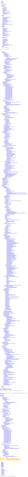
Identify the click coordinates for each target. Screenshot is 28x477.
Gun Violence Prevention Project (10, 253)
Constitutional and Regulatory (6, 405)
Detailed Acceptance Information (9, 143)
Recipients (6, 234)
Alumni (2, 3)
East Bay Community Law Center (7, 196)
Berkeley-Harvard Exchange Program (8, 67)
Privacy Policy (3, 474)
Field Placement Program (5, 328)
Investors (5, 341)
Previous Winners (9, 322)
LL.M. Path (6, 401)
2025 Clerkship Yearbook (9, 365)
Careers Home (4, 346)
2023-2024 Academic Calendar (8, 88)
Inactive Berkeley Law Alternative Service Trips (10, 281)
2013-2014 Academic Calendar (8, 94)
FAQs (6, 118)
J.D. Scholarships (7, 149)
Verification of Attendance (7, 107)
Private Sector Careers (6, 350)
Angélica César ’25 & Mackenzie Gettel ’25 (10, 294)
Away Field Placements (6, 332)
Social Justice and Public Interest (6, 399)
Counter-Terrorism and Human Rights (11, 213)
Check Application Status (9, 77)
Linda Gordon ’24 (7, 291)
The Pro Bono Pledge (6, 235)
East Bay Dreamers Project (10, 249)
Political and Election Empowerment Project (11, 259)
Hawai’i (8, 279)
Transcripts (4, 450)
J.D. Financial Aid (6, 146)
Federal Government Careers (8, 360)
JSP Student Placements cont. (8, 80)
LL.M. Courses (5, 71)
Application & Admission (7, 417)
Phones (3, 22)
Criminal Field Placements (7, 331)
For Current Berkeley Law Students (8, 129)
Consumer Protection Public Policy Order (11, 246)
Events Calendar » (6, 424)
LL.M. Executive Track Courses (8, 69)
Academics (3, 51)
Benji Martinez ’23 (7, 304)
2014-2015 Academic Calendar (7, 437)
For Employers (4, 373)
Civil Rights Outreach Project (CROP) (11, 268)
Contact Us (6, 78)
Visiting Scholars (6, 407)
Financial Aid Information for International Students (11, 174)
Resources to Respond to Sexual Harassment (7, 24)
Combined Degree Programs (6, 410)
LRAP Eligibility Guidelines (10, 155)
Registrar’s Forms (5, 451)
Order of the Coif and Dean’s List (7, 100)
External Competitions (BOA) (7, 324)
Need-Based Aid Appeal (9, 150)
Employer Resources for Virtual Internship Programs (9, 377)
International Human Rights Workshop (11, 254)
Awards (5, 310)
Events (2, 1)
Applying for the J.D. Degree (7, 115)
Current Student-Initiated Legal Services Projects (10, 239)
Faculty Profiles (4, 180)
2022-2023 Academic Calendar (7, 432)
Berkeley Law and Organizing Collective (11, 242)
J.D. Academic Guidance (6, 109)
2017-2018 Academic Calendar (7, 435)
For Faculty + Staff (4, 4)
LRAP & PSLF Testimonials (10, 159)
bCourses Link (4, 8)
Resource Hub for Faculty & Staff (6, 13)
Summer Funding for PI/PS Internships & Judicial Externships (13, 358)
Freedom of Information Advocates (10, 252)
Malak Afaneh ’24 (7, 301)
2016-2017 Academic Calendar (8, 92)
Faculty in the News (5, 183)
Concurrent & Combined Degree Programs (8, 126)
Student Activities (7, 61)
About (2, 468)
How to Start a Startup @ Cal (8, 339)
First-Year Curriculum (5, 409)
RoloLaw (4, 11)
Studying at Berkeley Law (7, 125)
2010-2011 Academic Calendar (8, 96)
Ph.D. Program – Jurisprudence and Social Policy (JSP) (10, 79)
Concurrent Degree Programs (7, 66)
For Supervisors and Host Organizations (8, 334)
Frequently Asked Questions (7, 336)
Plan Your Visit (7, 120)
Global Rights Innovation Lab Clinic (8, 202)
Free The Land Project (9, 270)
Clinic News (6, 195)
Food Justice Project (9, 251)
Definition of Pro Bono (7, 236)
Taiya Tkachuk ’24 (7, 300)
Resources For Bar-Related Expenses (9, 175)
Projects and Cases (7, 191)
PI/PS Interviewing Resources (10, 355)
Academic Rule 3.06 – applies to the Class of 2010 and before (10, 448)
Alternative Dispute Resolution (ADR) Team (10, 325)
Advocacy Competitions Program (6, 314)
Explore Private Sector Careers (8, 351)
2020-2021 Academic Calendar (8, 90)
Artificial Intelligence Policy (8, 103)
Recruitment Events (7, 121)
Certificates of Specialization (6, 415)
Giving (2, 2)
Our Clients (8, 205)
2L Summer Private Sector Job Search (11, 352)
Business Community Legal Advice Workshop (12, 243)
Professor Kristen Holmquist (8, 309)
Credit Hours (6, 105)
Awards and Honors (5, 182)
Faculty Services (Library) (5, 20)
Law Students (5, 338)
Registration (5, 106)
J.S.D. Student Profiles (6, 421)
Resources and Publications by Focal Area (10, 214)
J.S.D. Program (4, 416)
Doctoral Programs (5, 72)
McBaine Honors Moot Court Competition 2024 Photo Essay (13, 320)
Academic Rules (6, 101)
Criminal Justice (6, 53)
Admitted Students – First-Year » (7, 128)
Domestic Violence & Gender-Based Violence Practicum (9, 343)
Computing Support (5, 18)
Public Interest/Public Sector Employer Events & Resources (13, 354)
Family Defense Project (8, 298)
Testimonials (5, 329)
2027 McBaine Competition (10, 317)
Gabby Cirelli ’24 (7, 299)
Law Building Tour (7, 122)
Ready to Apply (7, 134)
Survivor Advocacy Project (10, 262)
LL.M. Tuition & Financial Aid (7, 161)
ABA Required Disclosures (4, 470)
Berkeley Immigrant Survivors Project (11, 241)
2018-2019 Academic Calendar (8, 91)
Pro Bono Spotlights (6, 290)
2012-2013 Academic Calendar (8, 95)
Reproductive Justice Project (10, 261)
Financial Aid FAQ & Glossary (7, 169)
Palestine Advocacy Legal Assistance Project (11, 258)
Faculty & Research (4, 178)
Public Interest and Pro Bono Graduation (9, 402)
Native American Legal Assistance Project (11, 257)
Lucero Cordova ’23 (7, 303)
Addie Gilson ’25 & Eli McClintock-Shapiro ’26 (10, 295)
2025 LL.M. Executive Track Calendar (9, 87)
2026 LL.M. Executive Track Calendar (8, 85)
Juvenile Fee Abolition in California (11, 221)
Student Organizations (5, 40)
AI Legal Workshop (9, 266)
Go (8, 48)
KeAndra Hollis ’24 (7, 302)
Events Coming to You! (8, 144)
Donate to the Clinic (7, 215)
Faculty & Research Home (5, 179)
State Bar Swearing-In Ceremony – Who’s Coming (10, 456)
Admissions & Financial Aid (4, 113)
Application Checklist (7, 420)
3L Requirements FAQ (6, 453)
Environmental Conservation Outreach (11, 250)
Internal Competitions (6, 315)
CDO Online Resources (6, 380)
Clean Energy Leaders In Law (10, 245)
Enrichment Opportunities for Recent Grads (8, 379)
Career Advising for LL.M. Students (7, 371)
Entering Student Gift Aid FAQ (10, 148)
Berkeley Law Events (5, 19)
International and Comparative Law (8, 59)
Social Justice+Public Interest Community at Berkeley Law (11, 58)
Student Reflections (9, 204)
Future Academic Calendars (7, 98)
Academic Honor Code (7, 102)
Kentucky (8, 280)
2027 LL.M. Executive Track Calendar (9, 99)
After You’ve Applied (7, 116)
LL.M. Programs (4, 68)
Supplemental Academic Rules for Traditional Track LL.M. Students (11, 445)
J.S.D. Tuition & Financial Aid (7, 166)
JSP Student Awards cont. (7, 423)
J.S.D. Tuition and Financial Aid (10, 75)
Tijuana (7, 284)
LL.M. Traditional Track (5, 413)
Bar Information (6, 111)
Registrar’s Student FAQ (5, 454)
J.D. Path (8, 57)
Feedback (2, 471)
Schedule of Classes (5, 9)
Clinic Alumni (8, 225)
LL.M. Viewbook (6, 142)
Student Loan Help (9, 158)
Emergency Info (4, 35)
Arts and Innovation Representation (10, 240)
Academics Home (5, 52)
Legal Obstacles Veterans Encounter (11, 256)
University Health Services (6, 44)
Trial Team (6, 327)
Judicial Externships (6, 330)
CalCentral (4, 33)
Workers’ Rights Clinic (9, 263)
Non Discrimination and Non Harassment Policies (9, 374)
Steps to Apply (8, 74)
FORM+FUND (7, 340)
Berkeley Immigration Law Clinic (10, 267)
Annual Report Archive (8, 232)
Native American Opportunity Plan (10, 153)
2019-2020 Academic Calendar (7, 434)
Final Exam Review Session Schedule (7, 31)
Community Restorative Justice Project (11, 269)
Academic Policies (5, 39)
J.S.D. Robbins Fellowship (8, 167)
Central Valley (8, 278)
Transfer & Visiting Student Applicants (9, 117)
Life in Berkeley (6, 137)
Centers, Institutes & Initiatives (6, 184)
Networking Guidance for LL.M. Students (8, 372)
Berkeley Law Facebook (5, 28)
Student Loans (5, 177)
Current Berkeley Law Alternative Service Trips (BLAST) (11, 276)
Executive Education (5, 82)
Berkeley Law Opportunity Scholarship (11, 151)
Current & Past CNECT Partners (9, 286)
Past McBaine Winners (9, 319)
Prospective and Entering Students (9, 147)
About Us (6, 216)
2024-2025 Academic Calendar (7, 431)
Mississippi (8, 283)
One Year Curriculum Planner (7, 83)
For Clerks (6, 368)
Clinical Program (4, 186)
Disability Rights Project (9, 248)
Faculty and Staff (7, 198)
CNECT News (7, 288)
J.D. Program (4, 65)
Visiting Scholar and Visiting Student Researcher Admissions (9, 145)
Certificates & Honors (5, 81)
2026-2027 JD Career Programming (8, 349)
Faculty (5, 404)
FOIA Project (6, 292)
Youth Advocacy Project (9, 264)
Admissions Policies (7, 135)
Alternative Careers (6, 370)
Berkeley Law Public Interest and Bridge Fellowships (12, 359)
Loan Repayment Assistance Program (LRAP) (10, 154)
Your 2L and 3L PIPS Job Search (10, 356)
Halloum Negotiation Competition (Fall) (9, 321)
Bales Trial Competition (8, 323)
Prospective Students (7, 63)
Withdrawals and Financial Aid (8, 176)
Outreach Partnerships (6, 127)
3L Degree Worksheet (7, 110)
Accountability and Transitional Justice (11, 211)
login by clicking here (2, 393)
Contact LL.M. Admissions (8, 123)
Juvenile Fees (6, 220)
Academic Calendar (5, 7)
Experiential (3, 185)
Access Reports (7, 228)
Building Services (5, 23)
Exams (3, 32)
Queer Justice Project (9, 260)
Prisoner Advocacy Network (10, 273)
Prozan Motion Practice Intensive (9, 316)
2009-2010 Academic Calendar (7, 440)
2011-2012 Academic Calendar (7, 439)
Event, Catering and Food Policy (6, 12)
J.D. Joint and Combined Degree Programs (10, 160)
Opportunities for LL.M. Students (7, 289)
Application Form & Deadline (8, 418)
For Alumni (4, 378)
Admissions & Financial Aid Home (6, 114)
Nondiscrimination (3, 473)
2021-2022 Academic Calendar (8, 89)
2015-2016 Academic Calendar (8, 93)
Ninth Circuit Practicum (5, 342)
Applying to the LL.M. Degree (7, 133)
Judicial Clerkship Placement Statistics (8, 384)
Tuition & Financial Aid (8, 136)
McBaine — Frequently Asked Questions (11, 318)
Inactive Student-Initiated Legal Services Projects (10, 265)
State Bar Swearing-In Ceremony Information (10, 112)
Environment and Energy (7, 54)
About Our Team (6, 172)
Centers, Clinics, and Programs (8, 60)
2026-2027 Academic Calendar (6, 428)
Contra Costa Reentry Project (10, 247)
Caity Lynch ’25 (7, 297)
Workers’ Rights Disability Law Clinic (11, 275)
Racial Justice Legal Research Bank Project (11, 287)
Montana (8, 282)
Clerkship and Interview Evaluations (9, 367)
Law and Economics (5, 406)
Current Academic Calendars (8, 70)
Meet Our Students (6, 124)
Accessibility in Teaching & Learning (7, 17)
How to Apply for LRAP (9, 156)
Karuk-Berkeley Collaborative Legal (11, 271)
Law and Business (5, 398)
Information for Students (8, 190)
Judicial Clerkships (6, 362)
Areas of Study (3, 396)
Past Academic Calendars (5, 429)
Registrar (4, 43)
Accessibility (2, 472)
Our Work (6, 230)
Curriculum (6, 56)
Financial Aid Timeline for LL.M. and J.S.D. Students (11, 162)
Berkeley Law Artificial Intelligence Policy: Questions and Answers (14, 104)
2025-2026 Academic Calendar (8, 86)
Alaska (7, 277)
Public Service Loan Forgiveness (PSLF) (11, 157)
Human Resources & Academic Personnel (7, 21)
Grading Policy (5, 375)
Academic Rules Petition (6, 446)
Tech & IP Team (7, 326)
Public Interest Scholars (9, 152)
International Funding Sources (8, 168)
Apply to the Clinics (6, 187)
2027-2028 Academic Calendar (7, 442)
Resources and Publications (8, 218)
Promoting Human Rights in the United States (12, 212)
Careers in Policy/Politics (8, 361)
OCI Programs (5, 369)
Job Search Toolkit (5, 347)
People (6, 217)
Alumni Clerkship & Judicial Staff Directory (10, 363)
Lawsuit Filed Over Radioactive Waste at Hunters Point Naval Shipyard (13, 200)
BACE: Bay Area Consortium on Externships (10, 335)
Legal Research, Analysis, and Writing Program (9, 313)
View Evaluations (5, 10)
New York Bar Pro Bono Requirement (8, 311)
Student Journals (4, 41)
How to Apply (7, 238)
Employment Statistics (6, 383)
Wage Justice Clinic (9, 274)
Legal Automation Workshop (10, 272)
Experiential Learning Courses (6, 312)
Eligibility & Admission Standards (10, 76)
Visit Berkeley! (7, 139)
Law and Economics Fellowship (8, 64)
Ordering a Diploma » (6, 108)
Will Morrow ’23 (7, 305)
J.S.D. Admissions (5, 131)
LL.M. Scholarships (7, 163)
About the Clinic (7, 188)
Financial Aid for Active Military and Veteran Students (11, 173)
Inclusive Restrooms (5, 45)
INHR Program (7, 333)
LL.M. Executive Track (5, 412)
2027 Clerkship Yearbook (9, 366)
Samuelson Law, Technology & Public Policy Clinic (9, 223)
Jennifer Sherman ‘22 (7, 308)
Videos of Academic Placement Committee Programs (10, 382)
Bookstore (4, 42)
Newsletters (6, 201)
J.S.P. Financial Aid (6, 164)
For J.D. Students (4, 348)
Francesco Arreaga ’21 (7, 306)
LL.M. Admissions (5, 132)
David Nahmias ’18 (7, 293)
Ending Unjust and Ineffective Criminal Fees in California (13, 219)
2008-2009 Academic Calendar (8, 97)
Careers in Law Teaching (5, 381)
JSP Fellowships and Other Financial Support (10, 165)
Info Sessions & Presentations (7, 170)
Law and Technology (6, 55)
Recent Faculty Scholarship (6, 181)
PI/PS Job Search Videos (9, 357)
